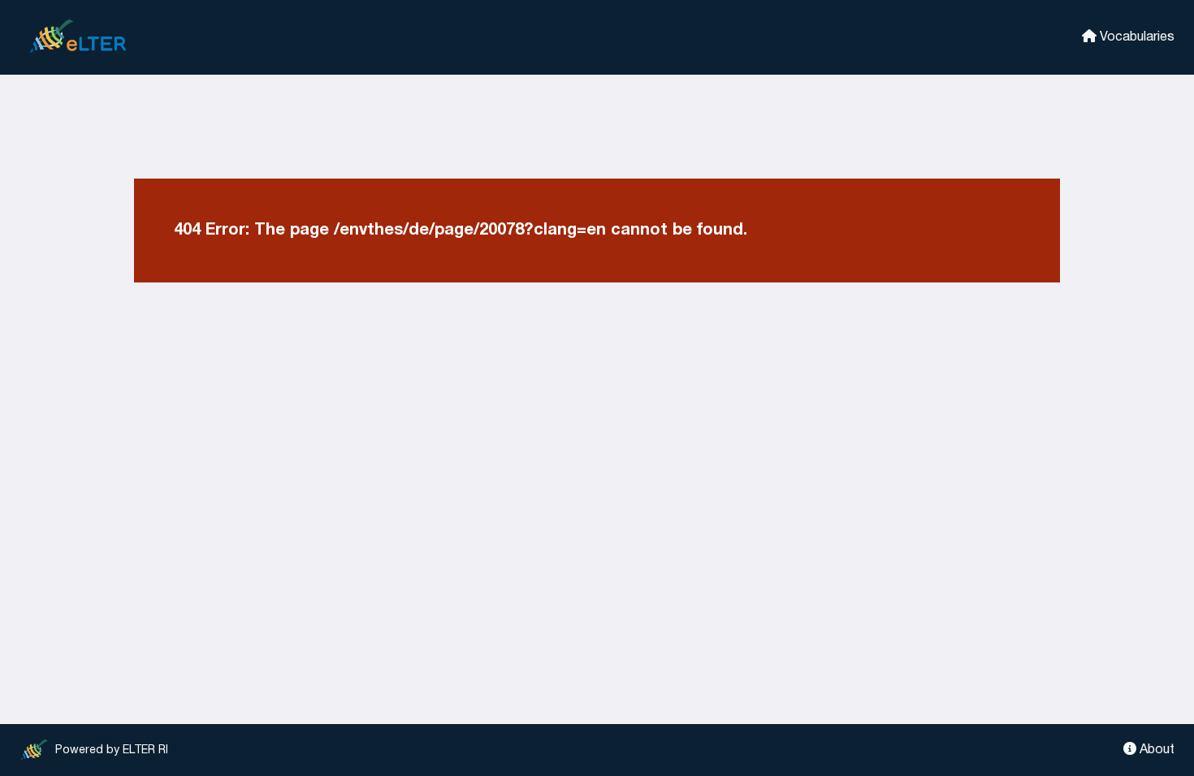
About (1155, 750)
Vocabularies (1136, 37)
